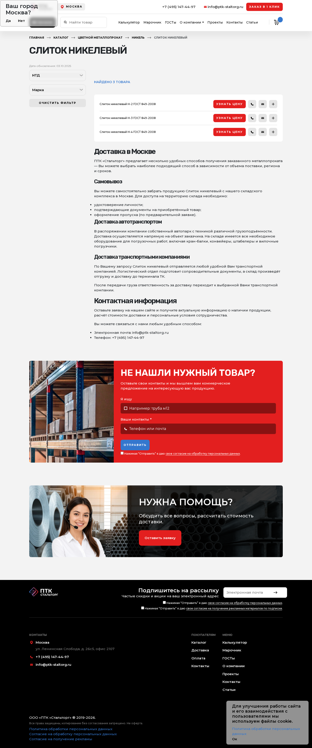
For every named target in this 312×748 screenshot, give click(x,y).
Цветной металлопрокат (100, 37)
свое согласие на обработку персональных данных (203, 453)
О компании (190, 22)
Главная (36, 37)
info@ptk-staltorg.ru (225, 7)
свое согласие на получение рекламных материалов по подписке (234, 608)
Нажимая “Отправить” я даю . (182, 453)
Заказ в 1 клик (264, 6)
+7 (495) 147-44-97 (179, 7)
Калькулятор (129, 22)
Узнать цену (229, 104)
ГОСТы (170, 22)
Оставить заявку (160, 538)
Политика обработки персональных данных (70, 729)
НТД (36, 75)
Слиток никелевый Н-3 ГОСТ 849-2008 (128, 118)
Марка (38, 89)
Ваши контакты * (136, 419)
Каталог (61, 37)
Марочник (152, 22)
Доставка (200, 650)
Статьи (252, 22)
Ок (234, 739)
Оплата (198, 658)
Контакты (234, 22)
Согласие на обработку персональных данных (73, 734)
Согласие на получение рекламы (60, 739)
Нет (21, 20)
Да (8, 20)
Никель (138, 37)
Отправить (135, 445)
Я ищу (126, 399)
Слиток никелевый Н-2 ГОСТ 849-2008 (128, 104)
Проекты (215, 22)
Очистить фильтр (57, 103)
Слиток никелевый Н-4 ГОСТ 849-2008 (128, 132)
